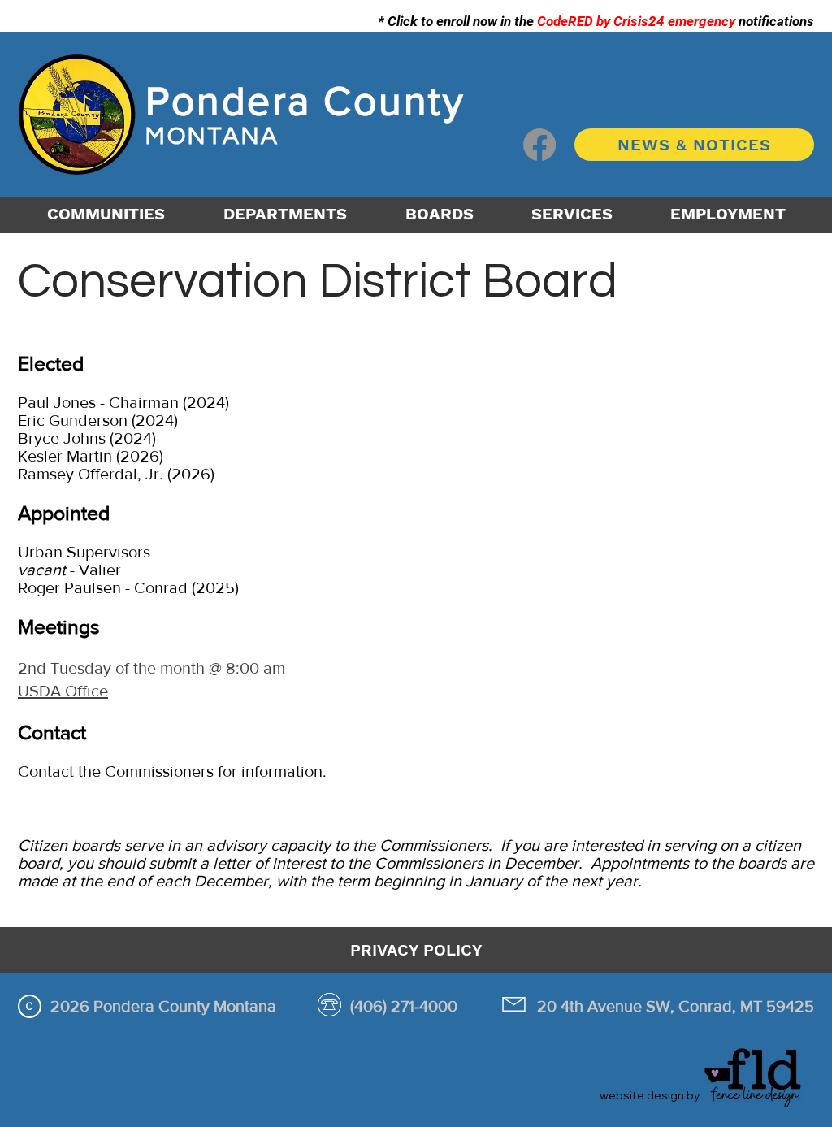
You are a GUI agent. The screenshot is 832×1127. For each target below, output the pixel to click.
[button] (285, 214)
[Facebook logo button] (539, 144)
